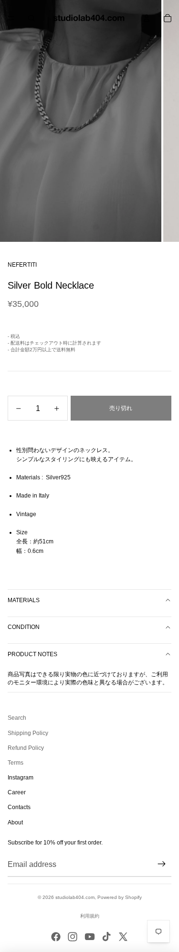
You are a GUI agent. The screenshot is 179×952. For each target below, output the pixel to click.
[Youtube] (89, 936)
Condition (24, 627)
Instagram (20, 777)
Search (17, 717)
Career (17, 792)
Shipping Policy (28, 733)
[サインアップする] (161, 864)
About (15, 822)
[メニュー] (11, 18)
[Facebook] (56, 936)
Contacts (19, 807)
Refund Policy (26, 748)
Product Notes (32, 654)
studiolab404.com (75, 897)
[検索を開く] (31, 18)
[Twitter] (123, 936)
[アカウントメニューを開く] (146, 18)
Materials (24, 600)
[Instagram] (72, 936)
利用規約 (89, 916)
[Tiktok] (106, 936)
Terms (15, 762)
